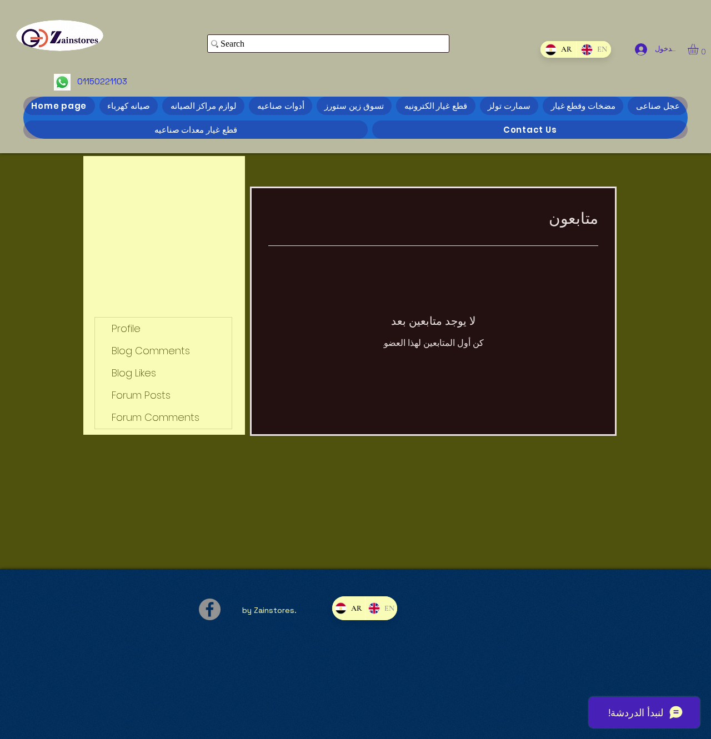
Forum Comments (155, 417)
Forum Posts (141, 395)
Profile (126, 328)
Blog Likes (134, 373)
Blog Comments (151, 351)
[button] (699, 49)
